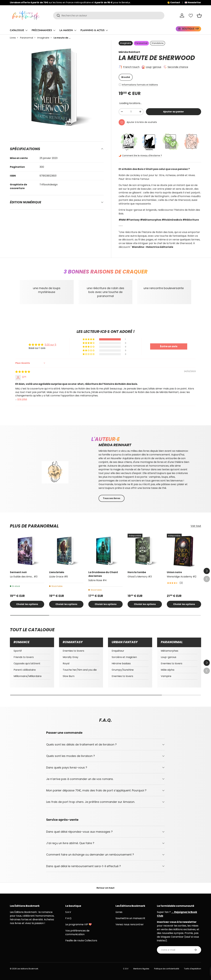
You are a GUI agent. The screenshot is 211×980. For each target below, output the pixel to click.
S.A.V (68, 912)
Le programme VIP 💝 (78, 924)
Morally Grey (70, 657)
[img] (22, 372)
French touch (131, 67)
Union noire (174, 572)
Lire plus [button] (22, 399)
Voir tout (196, 526)
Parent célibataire (25, 670)
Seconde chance (178, 67)
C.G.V (125, 968)
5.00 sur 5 (50, 344)
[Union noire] (184, 551)
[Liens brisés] (66, 551)
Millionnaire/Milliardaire (28, 676)
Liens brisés (56, 572)
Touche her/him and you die (80, 670)
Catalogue (17, 30)
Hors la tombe (137, 572)
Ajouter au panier (173, 111)
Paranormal (26, 37)
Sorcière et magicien (124, 657)
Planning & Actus (92, 30)
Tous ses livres (111, 498)
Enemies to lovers (73, 651)
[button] (199, 15)
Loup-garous (153, 67)
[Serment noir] (27, 551)
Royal (66, 663)
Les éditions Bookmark (27, 968)
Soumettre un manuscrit (130, 918)
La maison (66, 30)
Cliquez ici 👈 (106, 2)
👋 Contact (173, 2)
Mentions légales (141, 968)
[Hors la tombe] (145, 551)
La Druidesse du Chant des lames (103, 574)
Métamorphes (169, 651)
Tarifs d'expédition (192, 968)
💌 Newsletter (193, 2)
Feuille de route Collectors (81, 940)
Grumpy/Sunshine (123, 670)
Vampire (166, 676)
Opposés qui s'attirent (27, 663)
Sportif (18, 651)
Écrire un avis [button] (168, 346)
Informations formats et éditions (140, 84)
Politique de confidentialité (166, 968)
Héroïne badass (121, 663)
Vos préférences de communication (77, 932)
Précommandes (42, 30)
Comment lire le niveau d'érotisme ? (142, 155)
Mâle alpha (167, 670)
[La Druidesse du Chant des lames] (105, 551)
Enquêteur (118, 651)
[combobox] (108, 15)
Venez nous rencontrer (130, 924)
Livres (13, 37)
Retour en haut (105, 887)
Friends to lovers (24, 657)
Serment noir (18, 572)
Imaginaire (43, 37)
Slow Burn (68, 676)
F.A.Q (68, 918)
